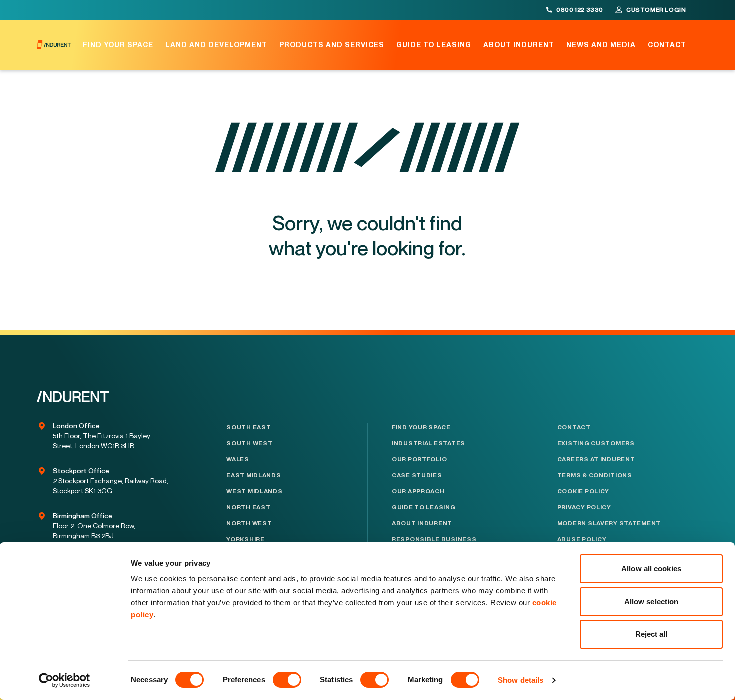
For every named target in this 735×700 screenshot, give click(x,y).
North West (249, 523)
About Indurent (519, 45)
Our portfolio (419, 459)
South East (248, 427)
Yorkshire (245, 539)
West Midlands (254, 491)
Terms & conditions (595, 475)
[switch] (287, 680)
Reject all (652, 634)
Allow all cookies (652, 568)
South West (249, 443)
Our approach (418, 491)
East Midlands (253, 475)
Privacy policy (585, 507)
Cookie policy (584, 491)
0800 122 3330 (580, 10)
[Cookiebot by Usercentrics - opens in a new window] (64, 680)
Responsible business (434, 539)
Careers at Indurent (597, 459)
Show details (521, 680)
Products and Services (332, 45)
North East (248, 507)
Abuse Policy (582, 539)
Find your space (118, 45)
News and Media (601, 45)
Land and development (217, 45)
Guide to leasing (434, 45)
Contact (667, 45)
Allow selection (651, 602)
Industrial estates (429, 443)
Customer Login (656, 10)
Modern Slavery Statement (609, 523)
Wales (238, 459)
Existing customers (596, 443)
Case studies (417, 475)
